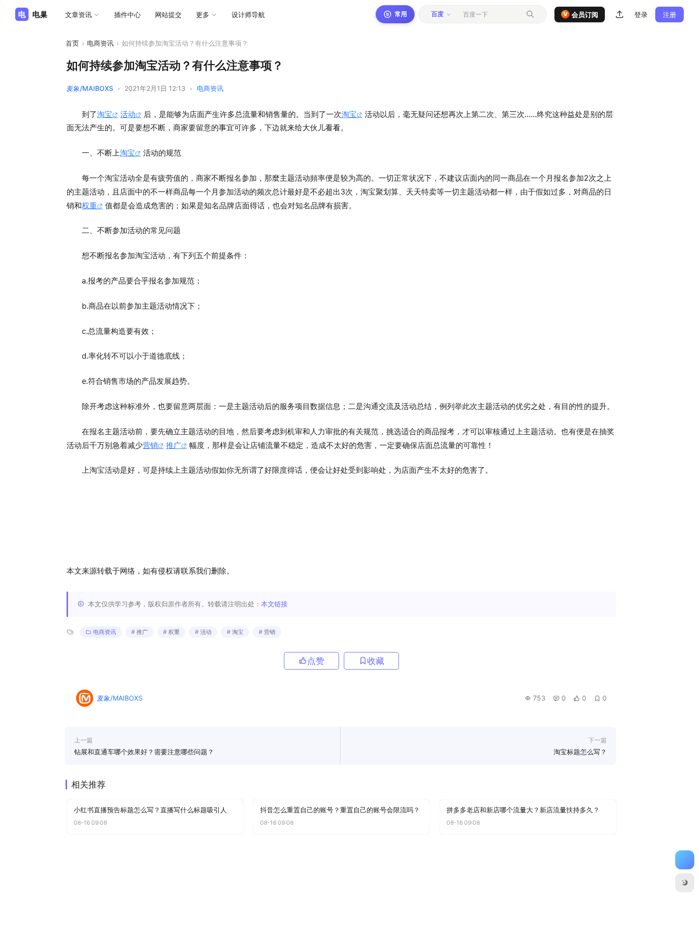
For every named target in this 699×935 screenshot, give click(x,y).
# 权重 (171, 631)
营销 (150, 445)
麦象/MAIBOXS (90, 88)
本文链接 (274, 604)
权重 (89, 205)
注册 (669, 14)
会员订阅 (581, 14)
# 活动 (203, 631)
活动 (128, 114)
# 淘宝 (235, 631)
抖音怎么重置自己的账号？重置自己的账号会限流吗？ (340, 810)
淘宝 (104, 114)
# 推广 (139, 631)
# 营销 (267, 631)
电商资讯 (100, 43)
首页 (72, 43)
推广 (173, 445)
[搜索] (530, 14)
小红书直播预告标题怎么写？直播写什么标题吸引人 (150, 810)
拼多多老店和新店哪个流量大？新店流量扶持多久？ (523, 810)
